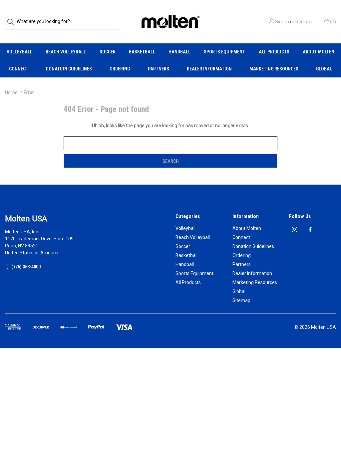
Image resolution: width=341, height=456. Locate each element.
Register (304, 21)
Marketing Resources (273, 68)
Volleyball (19, 51)
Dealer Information (209, 68)
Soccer (108, 51)
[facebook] (310, 229)
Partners (158, 68)
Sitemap (241, 300)
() (332, 21)
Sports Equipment (224, 51)
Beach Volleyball (66, 51)
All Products (274, 51)
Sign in (282, 21)
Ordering (120, 68)
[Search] (12, 21)
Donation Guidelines (69, 68)
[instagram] (294, 229)
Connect (18, 68)
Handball (179, 51)
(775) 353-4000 (26, 266)
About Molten (318, 51)
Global (324, 68)
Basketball (142, 51)
